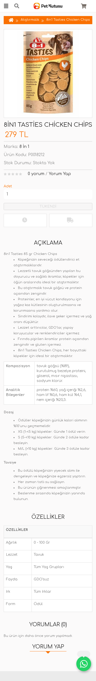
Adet (8, 186)
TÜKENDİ (48, 206)
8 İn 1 (24, 146)
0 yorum (36, 174)
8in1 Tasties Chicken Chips (68, 19)
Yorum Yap (60, 174)
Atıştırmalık (30, 19)
